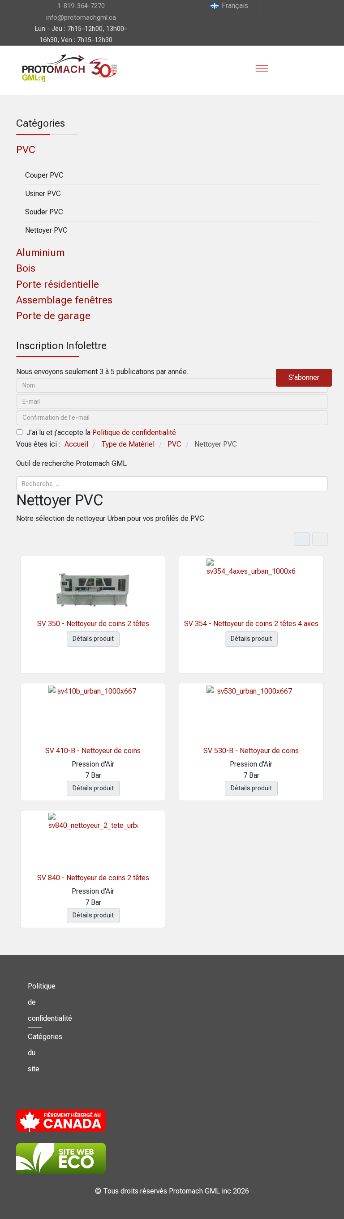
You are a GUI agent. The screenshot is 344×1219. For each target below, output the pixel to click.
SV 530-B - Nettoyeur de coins (251, 750)
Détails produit (93, 638)
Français (235, 5)
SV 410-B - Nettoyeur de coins (93, 750)
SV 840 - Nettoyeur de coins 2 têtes (93, 878)
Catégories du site (35, 1052)
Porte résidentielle (57, 284)
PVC (25, 150)
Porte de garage (53, 316)
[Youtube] (266, 5)
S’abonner (303, 377)
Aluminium (40, 253)
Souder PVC (44, 212)
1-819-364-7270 (81, 6)
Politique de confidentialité (134, 432)
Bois (25, 268)
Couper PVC (44, 175)
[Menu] (262, 68)
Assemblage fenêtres (64, 300)
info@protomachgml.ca (81, 17)
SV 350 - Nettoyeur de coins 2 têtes (93, 623)
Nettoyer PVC (46, 230)
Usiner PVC (43, 193)
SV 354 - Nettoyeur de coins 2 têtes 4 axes (251, 623)
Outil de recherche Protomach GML (71, 463)
